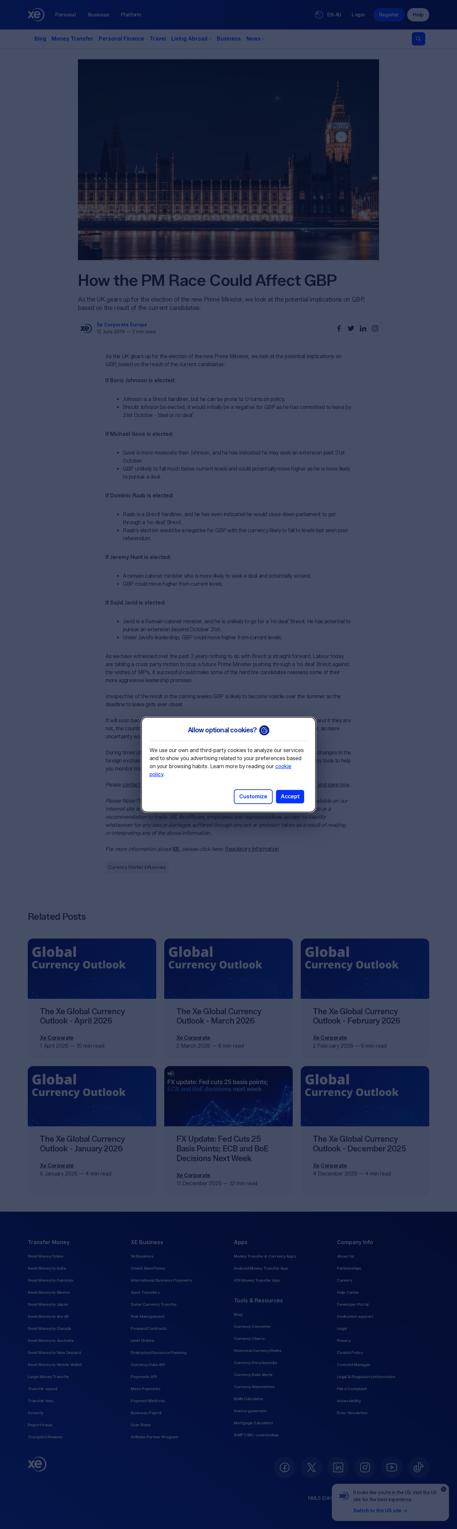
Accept (290, 796)
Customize (253, 796)
